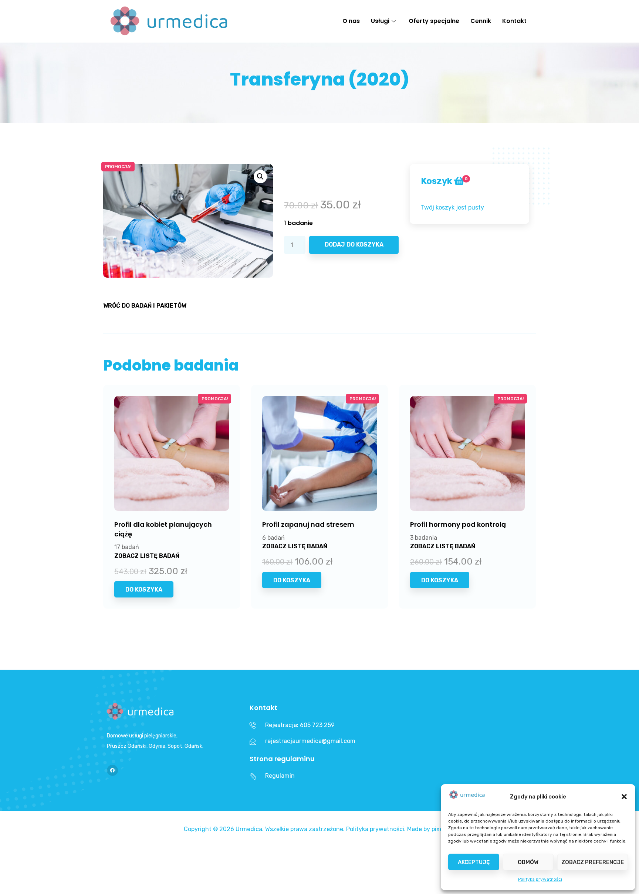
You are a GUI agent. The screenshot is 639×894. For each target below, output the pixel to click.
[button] (624, 796)
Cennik (480, 21)
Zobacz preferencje (592, 862)
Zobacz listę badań (146, 555)
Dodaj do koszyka (354, 244)
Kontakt (514, 21)
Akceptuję (474, 862)
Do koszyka (143, 589)
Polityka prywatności (540, 879)
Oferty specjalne (434, 21)
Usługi (380, 21)
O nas (351, 21)
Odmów (528, 862)
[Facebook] (112, 770)
